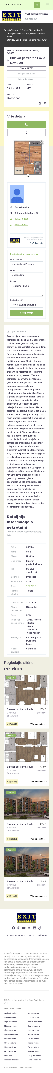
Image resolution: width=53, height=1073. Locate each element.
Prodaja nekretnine (11, 1060)
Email (12, 270)
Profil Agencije (36, 243)
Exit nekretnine (33, 1039)
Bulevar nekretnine (35, 1022)
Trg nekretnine (33, 1047)
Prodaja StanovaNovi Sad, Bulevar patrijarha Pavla (26, 35)
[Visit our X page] (29, 928)
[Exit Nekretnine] (11, 16)
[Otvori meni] (48, 5)
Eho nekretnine (33, 1030)
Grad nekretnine (10, 1013)
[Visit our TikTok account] (39, 928)
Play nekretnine (10, 1043)
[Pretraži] (37, 5)
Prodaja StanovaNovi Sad (33, 30)
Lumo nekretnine (34, 1060)
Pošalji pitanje (26, 313)
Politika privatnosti (16, 936)
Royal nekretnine (10, 1022)
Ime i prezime (16, 259)
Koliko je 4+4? (16, 300)
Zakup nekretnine (34, 1056)
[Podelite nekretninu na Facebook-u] (40, 103)
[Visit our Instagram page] (18, 928)
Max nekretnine (33, 1043)
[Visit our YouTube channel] (24, 928)
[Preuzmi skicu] (41, 142)
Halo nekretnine (34, 1026)
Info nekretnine (33, 1018)
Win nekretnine (33, 1034)
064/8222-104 (31, 19)
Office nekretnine (10, 1026)
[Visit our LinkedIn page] (34, 928)
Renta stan (8, 1056)
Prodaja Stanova (11, 30)
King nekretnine (10, 1047)
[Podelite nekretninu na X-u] (44, 103)
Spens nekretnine (11, 1034)
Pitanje (13, 281)
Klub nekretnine (10, 1030)
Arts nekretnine (10, 1051)
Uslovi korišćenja (38, 936)
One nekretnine (33, 1051)
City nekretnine (33, 1013)
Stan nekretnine (10, 1039)
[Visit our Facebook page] (13, 928)
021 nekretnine (10, 1018)
